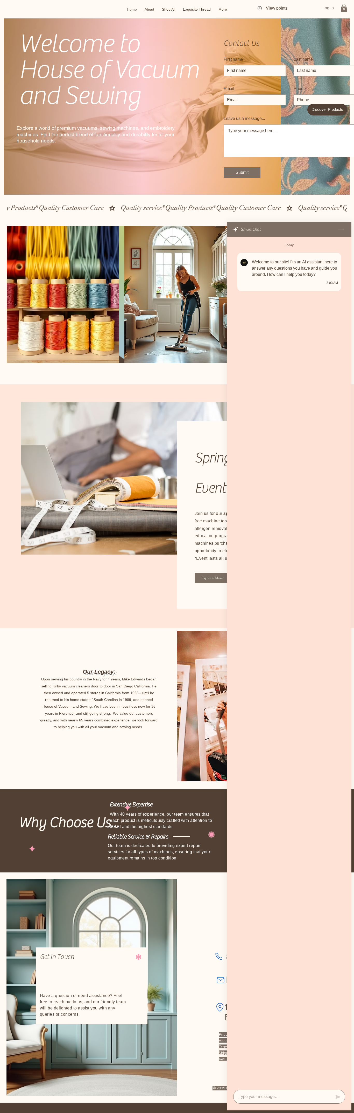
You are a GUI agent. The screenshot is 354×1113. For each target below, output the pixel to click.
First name (233, 59)
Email (229, 89)
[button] (344, 8)
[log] (289, 662)
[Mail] (221, 980)
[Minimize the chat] (341, 229)
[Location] (220, 1007)
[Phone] (219, 956)
